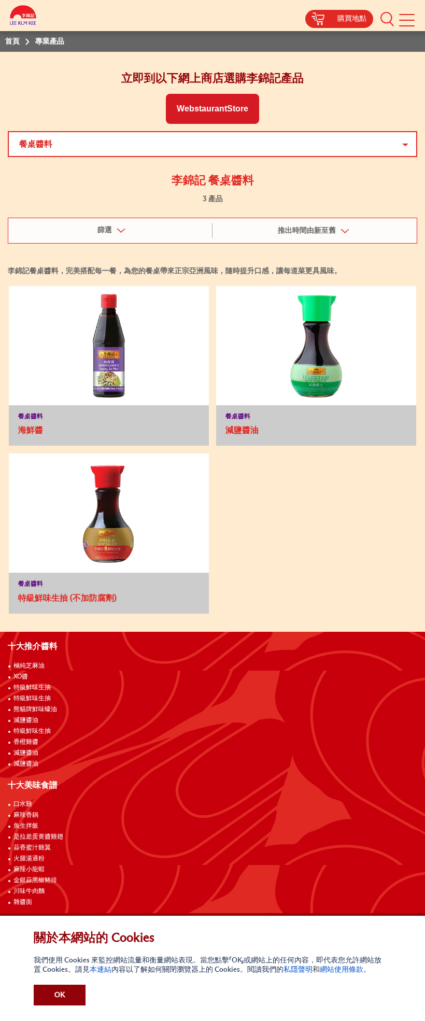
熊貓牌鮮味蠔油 (35, 709)
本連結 (100, 969)
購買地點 (351, 18)
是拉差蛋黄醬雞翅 (38, 837)
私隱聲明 (298, 969)
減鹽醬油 (25, 720)
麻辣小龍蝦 (29, 870)
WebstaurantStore (212, 108)
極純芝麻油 (29, 666)
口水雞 (22, 804)
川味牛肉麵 (29, 891)
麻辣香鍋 (25, 815)
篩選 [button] (104, 230)
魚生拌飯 (25, 826)
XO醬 (20, 677)
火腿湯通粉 (29, 859)
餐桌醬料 (35, 144)
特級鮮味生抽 (32, 688)
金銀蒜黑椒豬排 (35, 880)
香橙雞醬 (25, 742)
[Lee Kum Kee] (23, 16)
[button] (387, 18)
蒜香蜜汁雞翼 (32, 848)
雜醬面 (22, 902)
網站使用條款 (341, 969)
